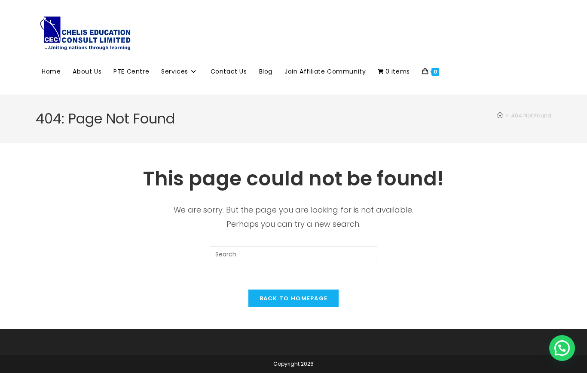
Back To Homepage (294, 298)
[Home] (500, 115)
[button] (562, 348)
